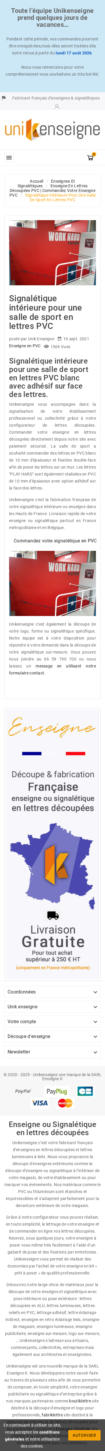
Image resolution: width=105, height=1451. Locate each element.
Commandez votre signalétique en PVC (55, 541)
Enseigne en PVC (25, 345)
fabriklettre (52, 1415)
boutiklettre (80, 1401)
